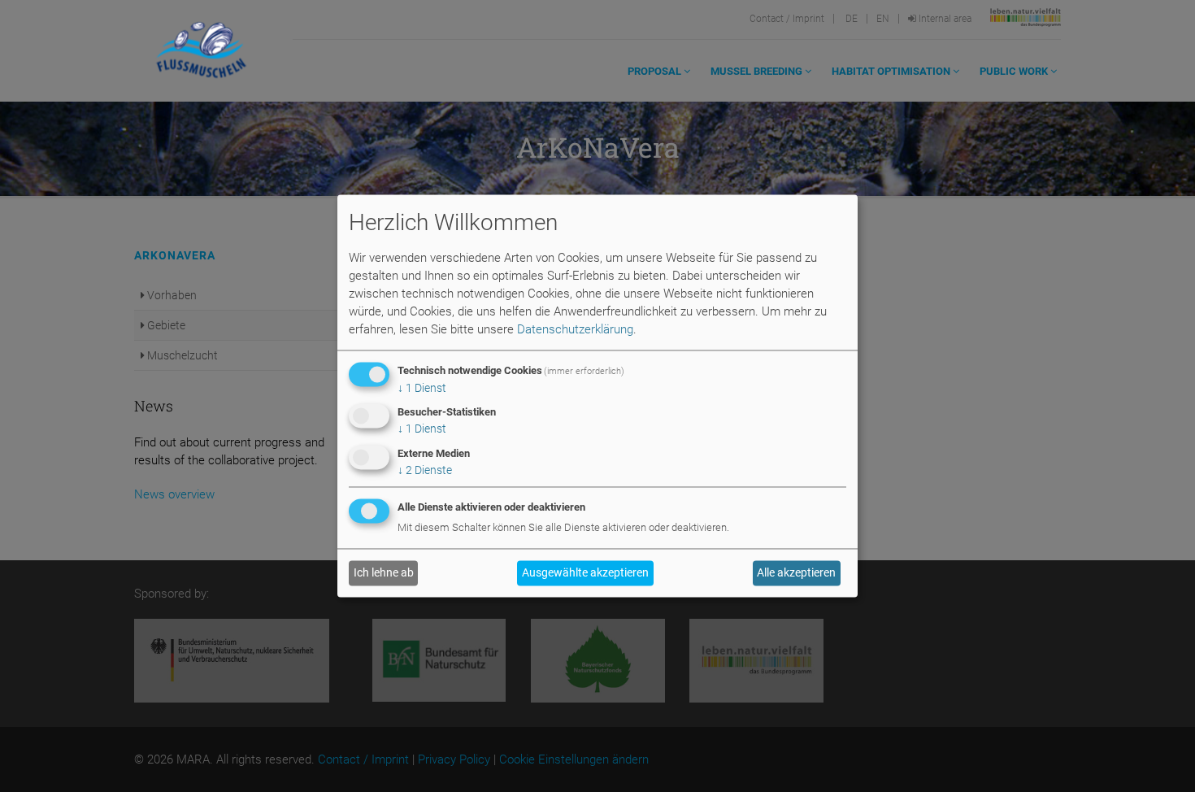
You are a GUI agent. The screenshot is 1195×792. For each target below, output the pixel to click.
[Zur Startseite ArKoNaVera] (201, 51)
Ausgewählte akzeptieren (585, 573)
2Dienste (425, 470)
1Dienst (422, 387)
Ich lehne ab (384, 573)
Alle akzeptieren (796, 573)
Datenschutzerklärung (575, 329)
